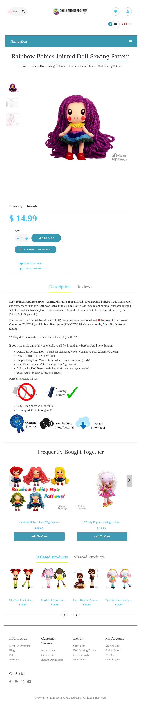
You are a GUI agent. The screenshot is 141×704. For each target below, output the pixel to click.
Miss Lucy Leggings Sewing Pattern (57, 600)
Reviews (84, 286)
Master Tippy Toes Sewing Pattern (88, 600)
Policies (13, 654)
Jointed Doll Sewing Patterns (48, 66)
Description (60, 286)
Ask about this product (38, 250)
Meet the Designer (19, 645)
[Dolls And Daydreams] (70, 14)
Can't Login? (112, 659)
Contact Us (47, 655)
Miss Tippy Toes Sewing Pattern (23, 600)
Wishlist (109, 654)
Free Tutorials (81, 654)
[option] (80, 123)
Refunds (14, 659)
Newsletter (79, 659)
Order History (113, 650)
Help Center (48, 650)
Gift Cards (79, 645)
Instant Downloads (52, 659)
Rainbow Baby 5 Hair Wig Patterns (39, 522)
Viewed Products (89, 556)
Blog (12, 650)
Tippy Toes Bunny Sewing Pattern (120, 600)
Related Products (52, 556)
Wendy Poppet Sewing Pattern (102, 522)
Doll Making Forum (84, 650)
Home (23, 66)
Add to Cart (39, 536)
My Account (112, 645)
